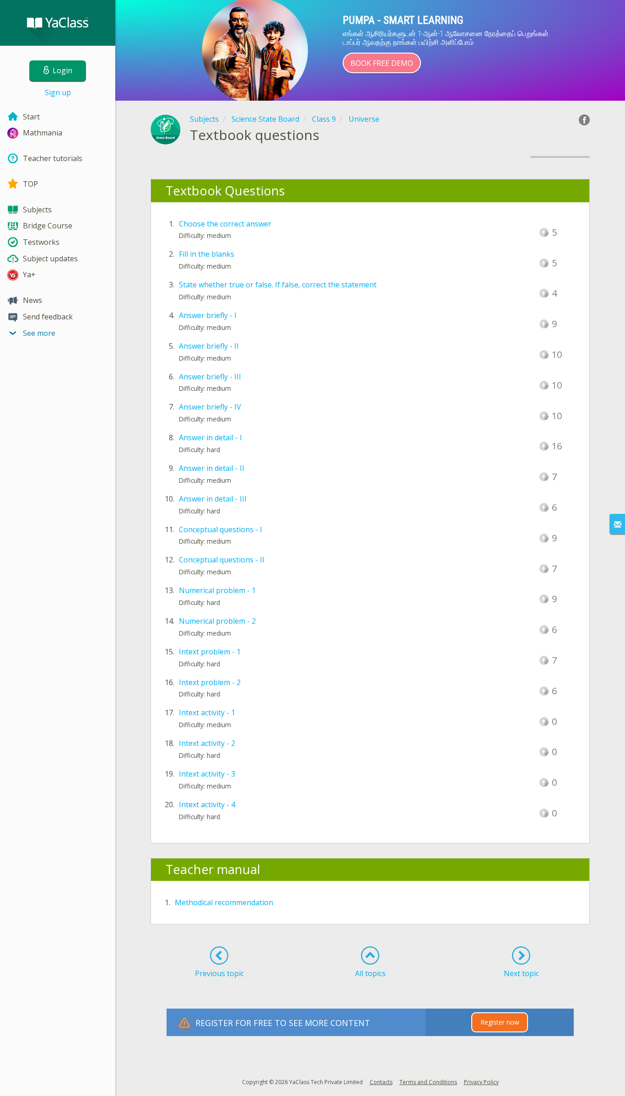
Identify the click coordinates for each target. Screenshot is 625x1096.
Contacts (381, 1082)
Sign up (58, 92)
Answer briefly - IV (210, 407)
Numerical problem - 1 (217, 590)
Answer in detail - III (213, 499)
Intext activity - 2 (207, 743)
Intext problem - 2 (210, 682)
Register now (499, 1022)
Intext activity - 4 (207, 804)
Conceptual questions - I (220, 529)
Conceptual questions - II (221, 560)
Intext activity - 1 (207, 712)
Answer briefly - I (208, 315)
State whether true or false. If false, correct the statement (278, 285)
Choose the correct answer (225, 224)
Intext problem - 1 (210, 652)
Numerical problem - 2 (217, 621)
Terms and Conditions (428, 1082)
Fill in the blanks (206, 254)
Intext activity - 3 (207, 774)
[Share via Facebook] (584, 119)
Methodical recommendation (224, 902)
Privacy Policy (481, 1082)
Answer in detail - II (211, 468)
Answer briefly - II (209, 346)
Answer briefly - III (210, 377)
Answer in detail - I (210, 437)
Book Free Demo (381, 63)
